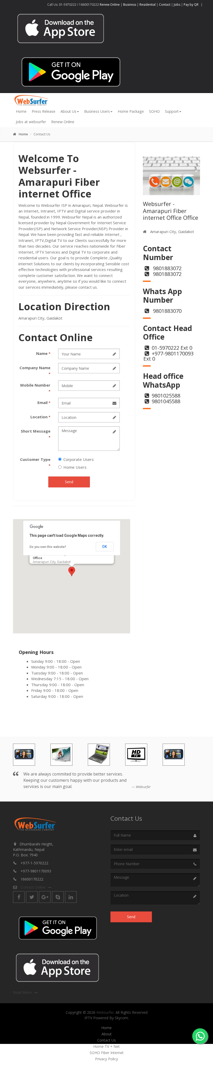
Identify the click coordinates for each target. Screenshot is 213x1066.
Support (172, 111)
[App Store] (58, 967)
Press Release (43, 111)
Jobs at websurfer (31, 121)
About (107, 1034)
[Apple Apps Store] (61, 28)
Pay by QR (191, 4)
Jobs (177, 4)
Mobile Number (35, 388)
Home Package (131, 111)
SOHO (154, 111)
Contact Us (106, 1040)
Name (43, 353)
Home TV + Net (106, 1046)
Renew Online (110, 4)
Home (21, 111)
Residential (147, 4)
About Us (68, 111)
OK (104, 547)
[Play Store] (71, 71)
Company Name (34, 370)
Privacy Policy (106, 1059)
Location (40, 416)
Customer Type (35, 462)
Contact (164, 4)
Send (69, 481)
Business (129, 4)
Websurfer (105, 1012)
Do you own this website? (48, 547)
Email (43, 402)
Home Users (74, 467)
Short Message (35, 434)
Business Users (97, 111)
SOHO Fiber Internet (107, 1053)
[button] (71, 571)
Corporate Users (78, 459)
